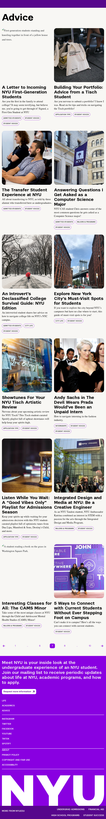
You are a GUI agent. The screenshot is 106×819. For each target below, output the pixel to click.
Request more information (17, 691)
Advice (6, 710)
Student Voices (32, 118)
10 (90, 645)
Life (4, 700)
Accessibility (10, 764)
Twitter (6, 724)
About (5, 750)
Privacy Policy (10, 755)
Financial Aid (96, 809)
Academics (8, 705)
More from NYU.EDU (13, 811)
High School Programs (65, 815)
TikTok (5, 738)
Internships (60, 426)
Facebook (8, 728)
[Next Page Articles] (102, 646)
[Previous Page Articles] (4, 646)
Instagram (8, 719)
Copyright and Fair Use (16, 760)
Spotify (6, 743)
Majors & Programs (86, 222)
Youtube (7, 733)
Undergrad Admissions (71, 809)
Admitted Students (12, 118)
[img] (27, 55)
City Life (29, 326)
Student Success (93, 815)
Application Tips (62, 114)
